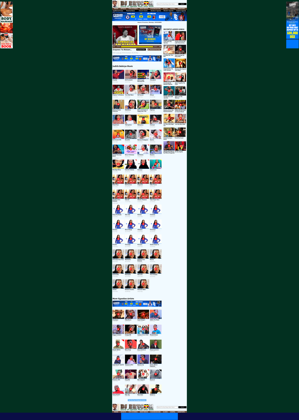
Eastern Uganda (181, 10)
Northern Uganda (156, 10)
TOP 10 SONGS (133, 8)
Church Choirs (143, 10)
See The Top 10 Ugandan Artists (137, 400)
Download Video (141, 49)
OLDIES (165, 8)
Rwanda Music (130, 10)
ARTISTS (123, 8)
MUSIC (116, 8)
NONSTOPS (181, 8)
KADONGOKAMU (155, 8)
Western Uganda (168, 10)
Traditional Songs (118, 10)
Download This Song (155, 49)
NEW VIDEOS (144, 8)
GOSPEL (172, 8)
